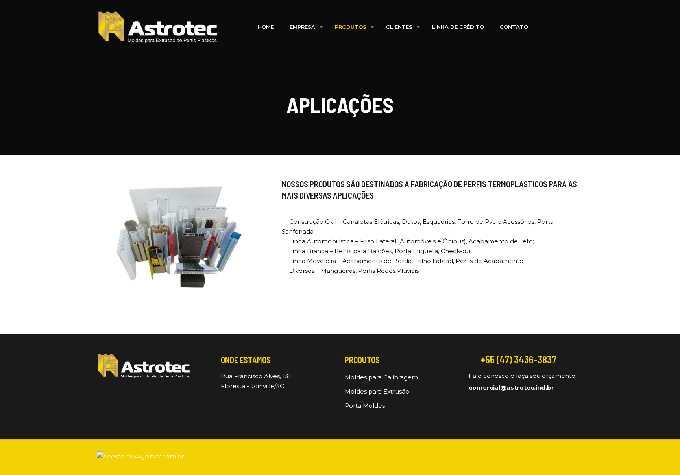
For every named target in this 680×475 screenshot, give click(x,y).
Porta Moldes (365, 405)
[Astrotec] (157, 26)
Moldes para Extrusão (377, 391)
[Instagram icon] (551, 458)
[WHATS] (575, 26)
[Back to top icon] (580, 453)
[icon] (564, 458)
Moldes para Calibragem (381, 377)
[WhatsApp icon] (538, 458)
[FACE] (544, 26)
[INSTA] (559, 26)
